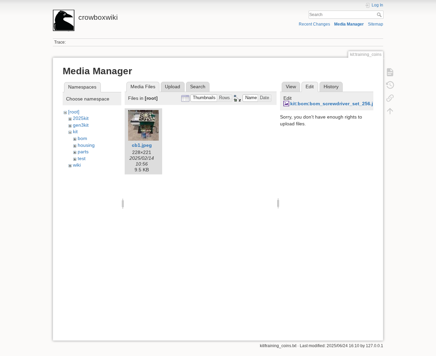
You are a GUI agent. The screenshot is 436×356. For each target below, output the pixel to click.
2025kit (81, 118)
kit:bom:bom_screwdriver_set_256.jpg (334, 103)
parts (83, 151)
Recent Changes (314, 24)
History (331, 86)
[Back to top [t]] (390, 111)
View (291, 86)
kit (75, 131)
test (81, 158)
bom (82, 138)
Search (380, 14)
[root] (73, 111)
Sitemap (375, 24)
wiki (77, 165)
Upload (172, 86)
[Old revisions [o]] (390, 85)
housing (86, 145)
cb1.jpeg (142, 145)
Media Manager (349, 24)
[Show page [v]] (390, 72)
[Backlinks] (390, 98)
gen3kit (81, 125)
